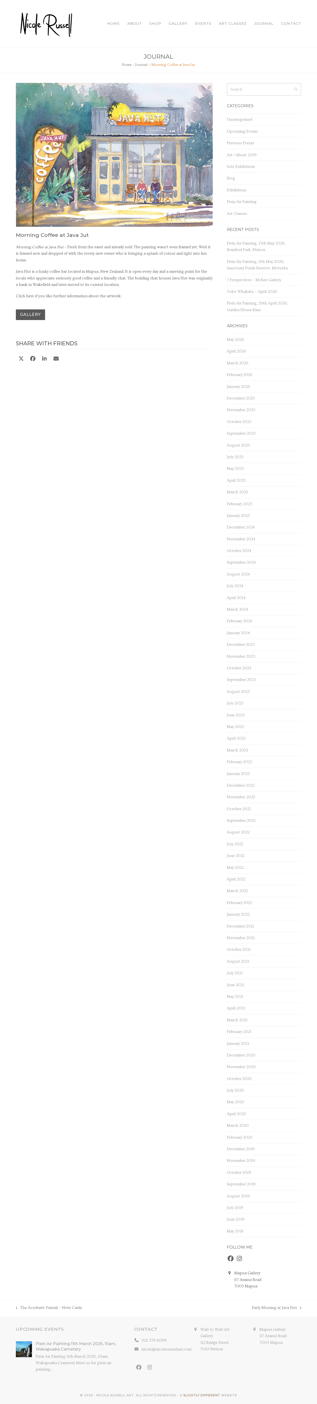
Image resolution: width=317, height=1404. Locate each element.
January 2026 (238, 386)
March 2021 (237, 1020)
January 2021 (238, 1043)
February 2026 (239, 375)
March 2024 (237, 609)
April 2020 (236, 1114)
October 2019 (239, 1172)
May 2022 (235, 867)
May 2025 (235, 468)
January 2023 (238, 774)
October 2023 (239, 668)
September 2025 (241, 433)
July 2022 (235, 844)
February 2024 (239, 621)
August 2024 (238, 574)
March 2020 (238, 1125)
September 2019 (241, 1184)
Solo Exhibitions (241, 166)
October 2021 (239, 949)
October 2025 (239, 422)
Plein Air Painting (242, 202)
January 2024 (238, 633)
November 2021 (241, 938)
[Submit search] (296, 89)
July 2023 (235, 703)
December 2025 (241, 398)
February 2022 (239, 903)
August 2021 (238, 961)
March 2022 (237, 891)
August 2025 (238, 445)
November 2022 (241, 797)
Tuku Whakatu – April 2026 (252, 291)
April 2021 (236, 1008)
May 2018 (235, 1231)
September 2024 (241, 562)
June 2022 (235, 855)
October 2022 (239, 809)
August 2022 (238, 832)
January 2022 (238, 914)
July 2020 (235, 1090)
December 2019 (241, 1149)
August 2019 (238, 1196)
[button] (21, 359)
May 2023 (235, 727)
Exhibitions (236, 190)
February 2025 (239, 504)
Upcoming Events (242, 131)
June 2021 (235, 985)
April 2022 (236, 879)
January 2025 (238, 515)
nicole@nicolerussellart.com (166, 1349)
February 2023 (239, 762)
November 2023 (241, 656)
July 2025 (235, 457)
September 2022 (241, 820)
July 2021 (235, 973)
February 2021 (239, 1031)
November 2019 (241, 1160)
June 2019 (235, 1219)
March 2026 (237, 363)
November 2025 (241, 410)
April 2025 (236, 480)
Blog (231, 178)
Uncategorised (239, 119)
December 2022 (241, 785)
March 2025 (237, 492)
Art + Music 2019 (242, 155)
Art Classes (237, 213)
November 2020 (241, 1067)
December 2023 (241, 644)
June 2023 (236, 715)
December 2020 (241, 1055)
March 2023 (237, 750)
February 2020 (240, 1137)
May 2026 (235, 339)
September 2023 (241, 679)
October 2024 (239, 551)
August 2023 (238, 691)
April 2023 (236, 738)
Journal (141, 65)
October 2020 (239, 1079)
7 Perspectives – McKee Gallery (254, 280)
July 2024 (235, 586)
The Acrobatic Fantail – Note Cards (49, 1308)
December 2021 (240, 926)
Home (127, 65)
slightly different (201, 1395)
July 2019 (235, 1207)
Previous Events (240, 143)
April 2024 (236, 598)
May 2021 (235, 996)
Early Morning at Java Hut (274, 1308)
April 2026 (236, 351)
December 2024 (241, 527)
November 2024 (241, 539)
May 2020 (235, 1102)
